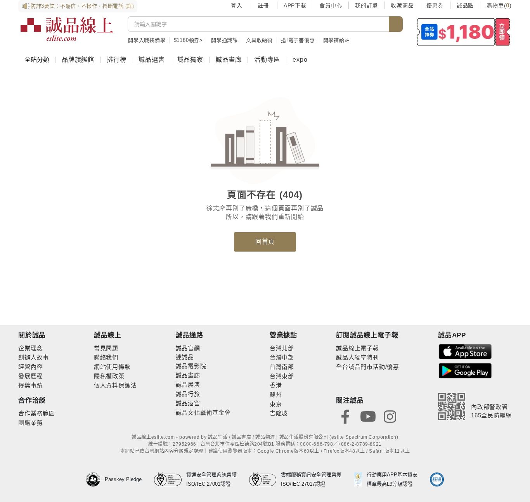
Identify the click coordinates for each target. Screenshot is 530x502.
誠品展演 (188, 384)
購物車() (499, 5)
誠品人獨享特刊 (357, 357)
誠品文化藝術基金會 (203, 412)
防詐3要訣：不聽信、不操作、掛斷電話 (82, 6)
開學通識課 (224, 40)
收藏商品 (402, 5)
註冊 (263, 5)
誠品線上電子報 (357, 348)
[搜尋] (396, 24)
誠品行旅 (188, 394)
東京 (276, 404)
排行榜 (116, 59)
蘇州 (276, 394)
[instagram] (390, 416)
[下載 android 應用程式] (465, 370)
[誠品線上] (66, 29)
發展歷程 (30, 376)
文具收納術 (259, 40)
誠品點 (465, 5)
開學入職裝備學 (147, 40)
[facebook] (345, 416)
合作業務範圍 (36, 413)
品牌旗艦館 (78, 59)
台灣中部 (282, 357)
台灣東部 (282, 376)
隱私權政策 (109, 376)
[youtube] (368, 416)
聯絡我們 (106, 357)
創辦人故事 (33, 357)
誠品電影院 (191, 366)
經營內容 (30, 366)
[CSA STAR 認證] (437, 479)
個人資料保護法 (115, 385)
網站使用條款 (112, 366)
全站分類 (36, 59)
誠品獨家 (190, 59)
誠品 (188, 357)
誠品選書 (152, 59)
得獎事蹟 (30, 385)
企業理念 (30, 348)
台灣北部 (282, 348)
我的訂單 (366, 5)
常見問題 (106, 348)
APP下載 (295, 5)
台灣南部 (282, 366)
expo (300, 59)
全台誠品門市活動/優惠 (367, 366)
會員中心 (330, 5)
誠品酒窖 (188, 403)
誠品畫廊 (229, 59)
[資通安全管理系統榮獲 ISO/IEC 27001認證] (170, 479)
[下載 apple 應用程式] (465, 351)
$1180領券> (188, 40)
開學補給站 (336, 40)
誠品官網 (188, 348)
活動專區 (267, 59)
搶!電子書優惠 (298, 40)
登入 (236, 5)
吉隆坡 (279, 413)
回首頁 (265, 241)
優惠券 (434, 5)
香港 (276, 385)
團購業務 (30, 422)
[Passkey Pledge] (95, 479)
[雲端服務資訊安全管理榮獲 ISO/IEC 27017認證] (265, 479)
